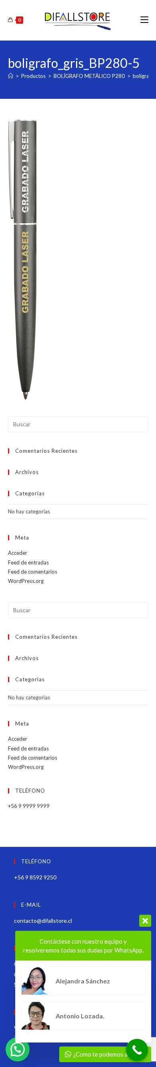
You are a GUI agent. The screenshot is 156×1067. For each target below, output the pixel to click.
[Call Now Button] (137, 1050)
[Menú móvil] (144, 20)
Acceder (17, 553)
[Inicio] (10, 76)
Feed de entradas (28, 562)
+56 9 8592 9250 (35, 877)
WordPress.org (26, 581)
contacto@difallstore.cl (43, 920)
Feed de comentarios (32, 571)
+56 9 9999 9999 (29, 806)
